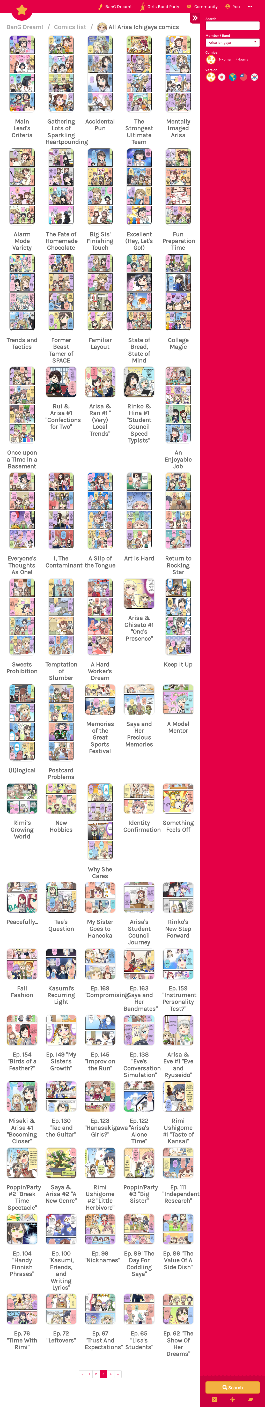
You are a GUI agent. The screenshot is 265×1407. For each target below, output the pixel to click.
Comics (211, 52)
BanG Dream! (25, 27)
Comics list (71, 27)
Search (210, 19)
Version (211, 70)
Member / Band (217, 36)
